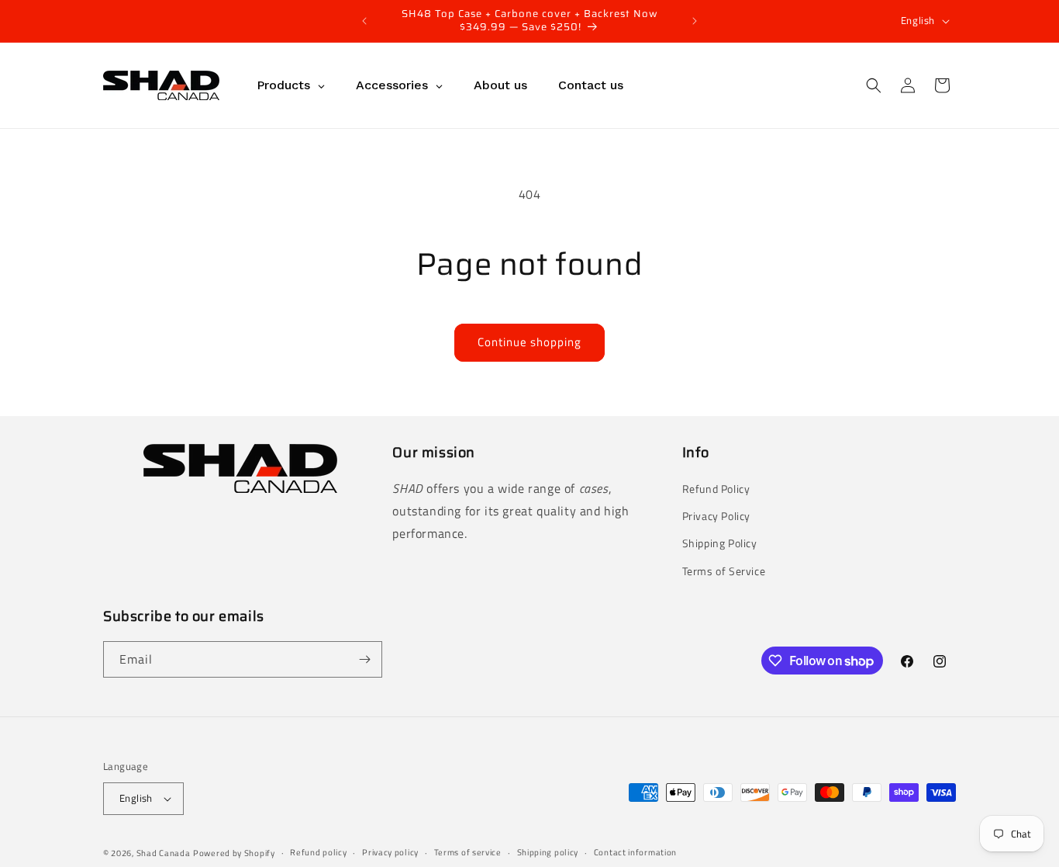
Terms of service (468, 852)
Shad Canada (163, 853)
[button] (874, 85)
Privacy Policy (716, 516)
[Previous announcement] (364, 21)
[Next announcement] (695, 21)
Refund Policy (716, 488)
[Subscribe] (364, 659)
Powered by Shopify (234, 853)
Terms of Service (724, 571)
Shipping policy (548, 852)
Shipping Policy (719, 543)
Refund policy (318, 852)
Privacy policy (390, 852)
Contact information (635, 852)
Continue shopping (529, 342)
